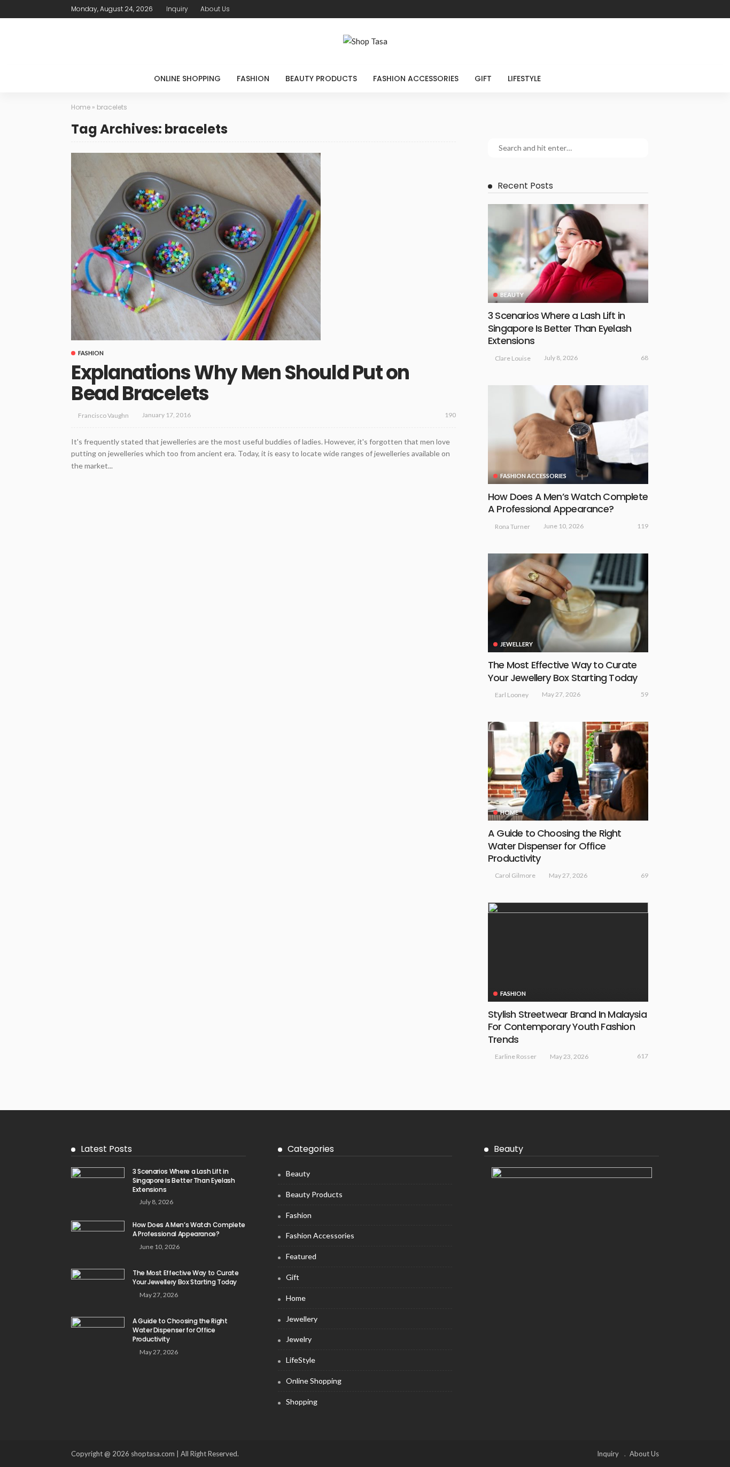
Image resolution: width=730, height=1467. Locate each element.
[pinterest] (638, 9)
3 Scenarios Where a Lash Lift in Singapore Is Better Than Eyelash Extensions (559, 328)
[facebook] (610, 9)
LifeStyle (524, 78)
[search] (571, 78)
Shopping (301, 1401)
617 (642, 1056)
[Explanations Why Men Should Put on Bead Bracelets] (196, 246)
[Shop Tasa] (365, 41)
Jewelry (299, 1339)
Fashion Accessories (416, 78)
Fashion (253, 78)
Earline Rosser (516, 1056)
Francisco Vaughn (103, 415)
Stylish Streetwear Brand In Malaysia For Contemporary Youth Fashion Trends (567, 1027)
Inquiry (177, 8)
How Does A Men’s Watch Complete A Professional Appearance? (568, 503)
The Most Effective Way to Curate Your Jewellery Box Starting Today (562, 671)
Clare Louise (513, 358)
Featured (301, 1256)
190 (450, 415)
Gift (483, 78)
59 (644, 694)
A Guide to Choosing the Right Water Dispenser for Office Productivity (555, 845)
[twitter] (624, 9)
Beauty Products (321, 78)
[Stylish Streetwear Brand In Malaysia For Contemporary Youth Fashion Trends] (568, 951)
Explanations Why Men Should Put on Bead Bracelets (240, 383)
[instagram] (652, 9)
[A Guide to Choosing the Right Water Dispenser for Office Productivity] (568, 771)
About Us (215, 8)
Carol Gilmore (515, 875)
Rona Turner (512, 526)
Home (80, 107)
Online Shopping (187, 78)
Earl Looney (512, 695)
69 (644, 875)
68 (644, 358)
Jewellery (516, 644)
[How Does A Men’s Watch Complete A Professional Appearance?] (568, 434)
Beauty (512, 295)
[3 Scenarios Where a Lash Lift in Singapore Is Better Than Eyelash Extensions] (568, 253)
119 (642, 526)
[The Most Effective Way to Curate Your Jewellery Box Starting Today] (568, 602)
